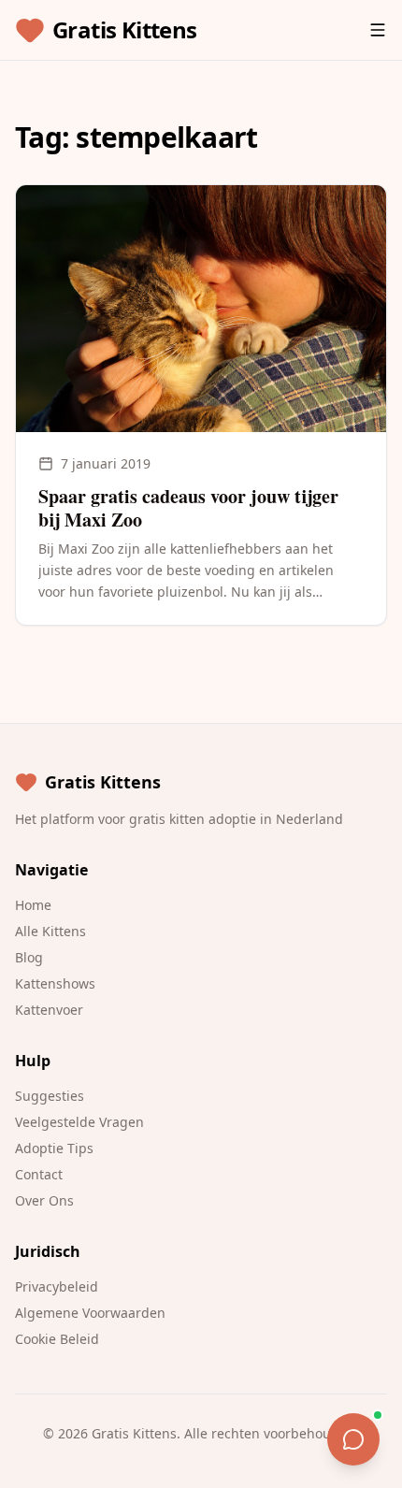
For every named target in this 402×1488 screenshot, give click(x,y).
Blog (29, 957)
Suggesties (49, 1096)
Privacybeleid (56, 1286)
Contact (39, 1174)
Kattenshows (55, 983)
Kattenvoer (49, 1009)
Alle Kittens (50, 931)
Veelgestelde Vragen (79, 1122)
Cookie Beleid (57, 1339)
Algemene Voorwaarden (90, 1313)
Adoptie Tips (54, 1148)
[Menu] (377, 30)
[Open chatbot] (353, 1439)
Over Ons (44, 1200)
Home (33, 905)
